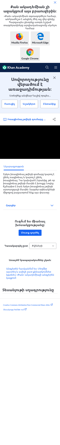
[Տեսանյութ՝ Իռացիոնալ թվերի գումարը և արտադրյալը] (30, 142)
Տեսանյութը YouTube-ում (13, 310)
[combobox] (42, 246)
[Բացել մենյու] (56, 67)
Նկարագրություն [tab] (14, 166)
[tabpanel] (30, 182)
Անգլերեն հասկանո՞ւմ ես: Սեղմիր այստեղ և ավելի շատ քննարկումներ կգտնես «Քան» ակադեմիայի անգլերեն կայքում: (30, 273)
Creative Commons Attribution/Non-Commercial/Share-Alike (26, 305)
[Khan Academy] (14, 67)
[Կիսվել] (54, 119)
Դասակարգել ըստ (16, 246)
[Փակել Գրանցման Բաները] (54, 78)
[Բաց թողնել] (55, 2)
